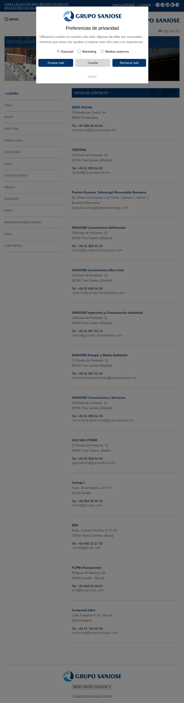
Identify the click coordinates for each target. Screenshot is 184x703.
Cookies (92, 76)
